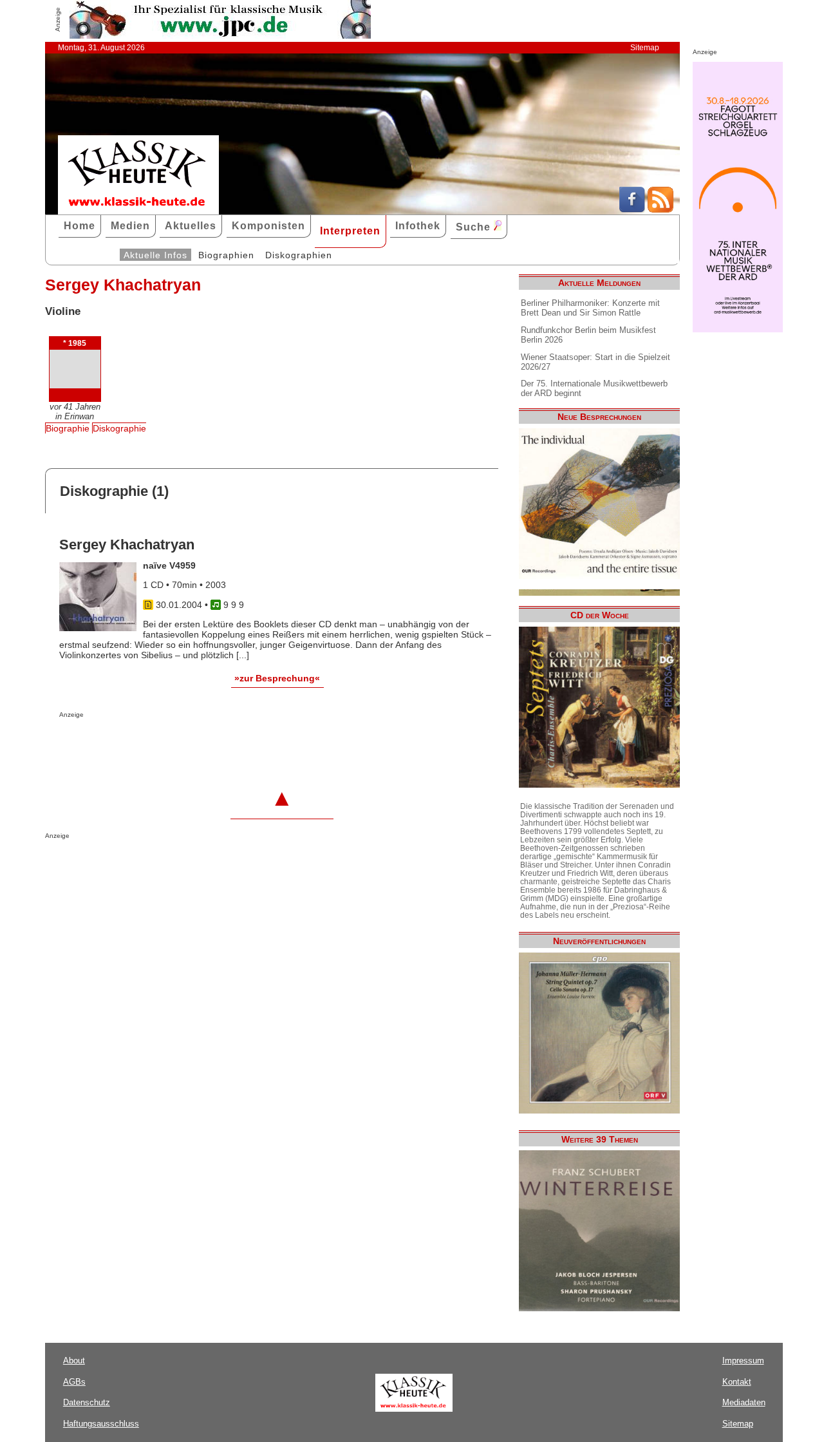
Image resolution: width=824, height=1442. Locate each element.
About (74, 1360)
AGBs (74, 1382)
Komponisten (268, 225)
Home (79, 225)
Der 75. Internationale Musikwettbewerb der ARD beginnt (594, 388)
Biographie (67, 428)
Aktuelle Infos (155, 255)
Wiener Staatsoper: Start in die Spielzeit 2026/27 (595, 362)
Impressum (743, 1360)
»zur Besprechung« (277, 678)
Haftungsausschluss (101, 1423)
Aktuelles (190, 225)
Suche (475, 227)
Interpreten (350, 230)
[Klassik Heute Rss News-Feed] (660, 209)
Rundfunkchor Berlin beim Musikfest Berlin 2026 (588, 335)
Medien (130, 225)
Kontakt (736, 1382)
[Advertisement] (209, 744)
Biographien (226, 255)
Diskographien (298, 255)
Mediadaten (743, 1402)
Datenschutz (86, 1402)
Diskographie (119, 428)
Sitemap (644, 47)
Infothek (417, 225)
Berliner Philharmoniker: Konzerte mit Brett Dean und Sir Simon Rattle (590, 308)
